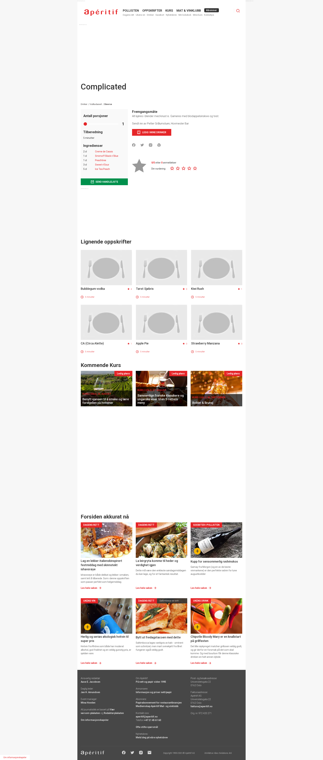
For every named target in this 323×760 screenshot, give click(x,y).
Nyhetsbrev (171, 15)
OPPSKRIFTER (152, 10)
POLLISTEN (131, 10)
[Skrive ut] (159, 144)
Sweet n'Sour (102, 164)
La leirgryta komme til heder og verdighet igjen (157, 563)
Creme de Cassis (104, 151)
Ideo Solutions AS (223, 753)
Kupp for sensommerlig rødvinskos (214, 561)
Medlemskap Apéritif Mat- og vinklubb (157, 706)
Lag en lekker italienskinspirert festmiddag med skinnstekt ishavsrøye (101, 565)
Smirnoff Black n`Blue (106, 156)
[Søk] (238, 10)
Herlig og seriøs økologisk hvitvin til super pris (105, 639)
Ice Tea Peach (102, 169)
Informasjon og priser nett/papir (154, 692)
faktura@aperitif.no (201, 706)
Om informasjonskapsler (95, 720)
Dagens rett (128, 15)
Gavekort (159, 15)
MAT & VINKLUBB (188, 10)
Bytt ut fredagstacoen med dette (158, 637)
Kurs (169, 10)
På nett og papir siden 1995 (151, 681)
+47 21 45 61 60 (152, 720)
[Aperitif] (101, 12)
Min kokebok (184, 15)
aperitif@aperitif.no (147, 716)
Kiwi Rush (197, 288)
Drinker (150, 15)
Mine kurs (197, 15)
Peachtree (100, 160)
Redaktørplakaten (114, 713)
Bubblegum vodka (93, 288)
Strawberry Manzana (205, 343)
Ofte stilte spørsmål (147, 727)
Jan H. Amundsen (90, 692)
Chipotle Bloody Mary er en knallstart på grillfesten (216, 639)
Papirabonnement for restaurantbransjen (159, 702)
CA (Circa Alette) (92, 343)
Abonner (211, 10)
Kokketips (209, 15)
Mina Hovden (88, 702)
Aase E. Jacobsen (90, 681)
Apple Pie (142, 343)
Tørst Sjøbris (145, 288)
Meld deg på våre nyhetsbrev (152, 737)
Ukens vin (140, 15)
